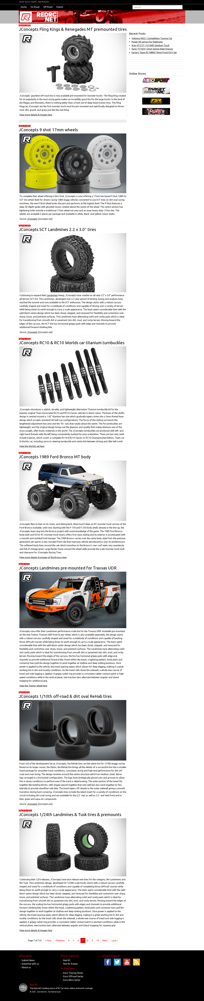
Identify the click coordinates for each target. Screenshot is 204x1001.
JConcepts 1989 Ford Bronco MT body (55, 456)
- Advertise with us (29, 964)
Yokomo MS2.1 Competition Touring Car (152, 38)
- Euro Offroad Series (72, 976)
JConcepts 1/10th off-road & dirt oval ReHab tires (65, 696)
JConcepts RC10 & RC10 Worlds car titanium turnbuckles (71, 342)
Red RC (34, 2)
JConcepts (32, 219)
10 (97, 940)
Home (24, 7)
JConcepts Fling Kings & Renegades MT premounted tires (73, 29)
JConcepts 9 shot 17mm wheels (48, 129)
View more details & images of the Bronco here (43, 557)
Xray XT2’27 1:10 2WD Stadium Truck (150, 45)
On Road (35, 7)
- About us (25, 967)
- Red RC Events (70, 964)
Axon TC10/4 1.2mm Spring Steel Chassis (152, 49)
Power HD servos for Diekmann (147, 42)
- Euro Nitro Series (71, 980)
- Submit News (27, 960)
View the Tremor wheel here (33, 686)
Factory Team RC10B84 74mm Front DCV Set (154, 52)
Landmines (52, 295)
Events (59, 7)
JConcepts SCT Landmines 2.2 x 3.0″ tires (57, 229)
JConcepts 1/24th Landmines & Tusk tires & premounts (70, 814)
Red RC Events (43, 2)
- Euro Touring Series (72, 973)
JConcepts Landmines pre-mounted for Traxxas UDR (68, 568)
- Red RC (66, 960)
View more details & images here (35, 115)
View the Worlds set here (31, 446)
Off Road (48, 7)
